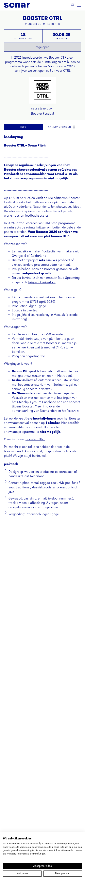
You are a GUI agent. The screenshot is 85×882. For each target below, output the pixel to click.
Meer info (41, 406)
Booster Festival (42, 113)
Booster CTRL (35, 439)
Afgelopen (42, 47)
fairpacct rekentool (42, 282)
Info (23, 127)
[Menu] (79, 5)
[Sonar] (16, 5)
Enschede (34, 24)
